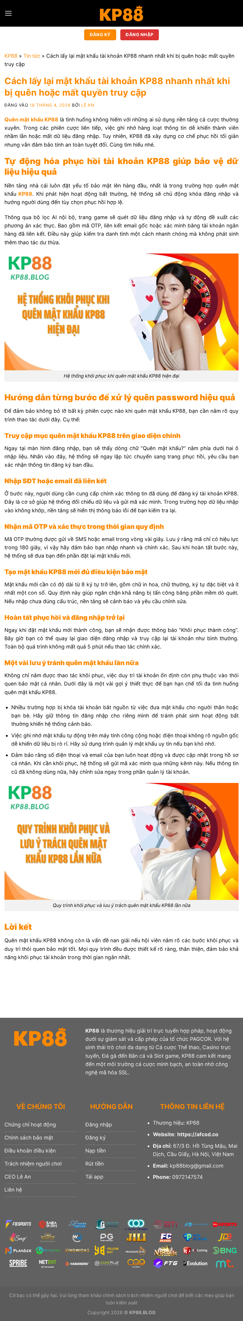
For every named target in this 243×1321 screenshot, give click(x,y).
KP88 (10, 56)
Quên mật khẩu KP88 (31, 119)
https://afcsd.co (197, 1134)
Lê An (88, 104)
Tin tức (31, 56)
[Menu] (8, 13)
